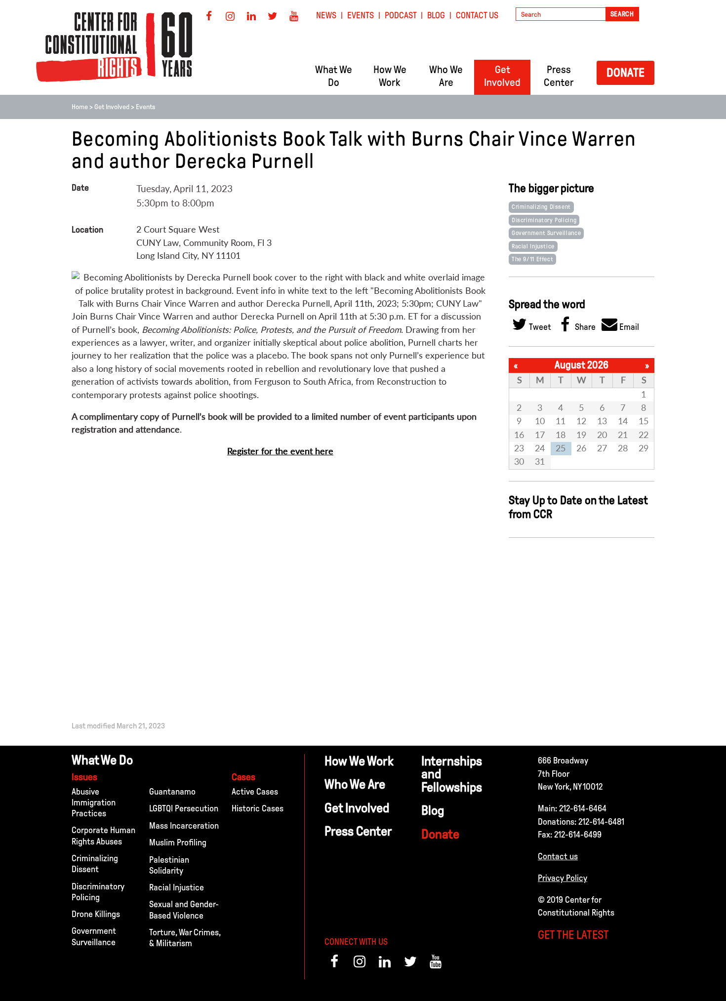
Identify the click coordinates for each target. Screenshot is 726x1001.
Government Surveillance (546, 233)
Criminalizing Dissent (541, 206)
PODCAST (401, 15)
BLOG (436, 15)
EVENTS (360, 15)
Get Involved (111, 107)
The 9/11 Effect (532, 259)
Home (80, 107)
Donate (625, 72)
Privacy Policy (562, 878)
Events (145, 107)
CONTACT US (477, 15)
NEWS (326, 15)
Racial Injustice (533, 246)
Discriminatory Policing (544, 220)
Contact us (558, 856)
